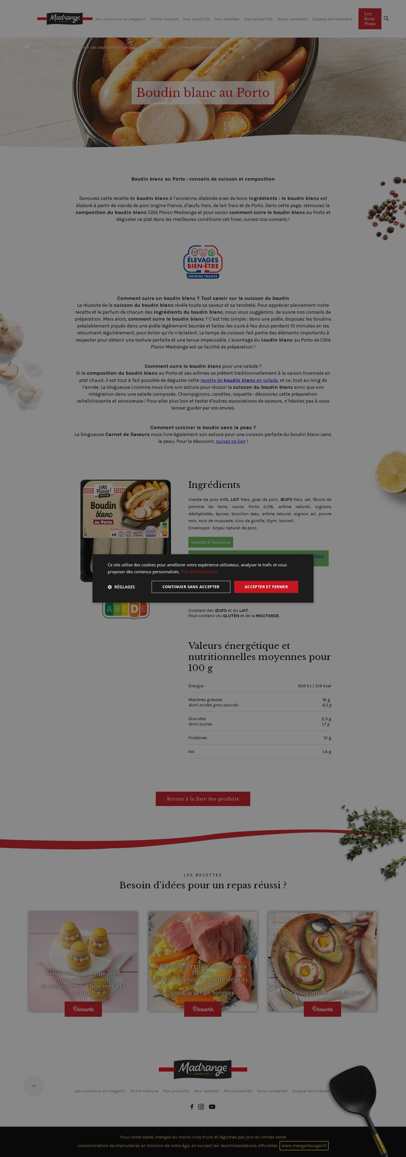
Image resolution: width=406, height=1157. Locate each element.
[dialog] (203, 578)
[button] (121, 586)
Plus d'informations (199, 571)
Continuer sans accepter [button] (191, 586)
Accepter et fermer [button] (266, 586)
